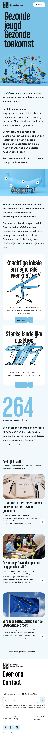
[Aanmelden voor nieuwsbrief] (42, 700)
